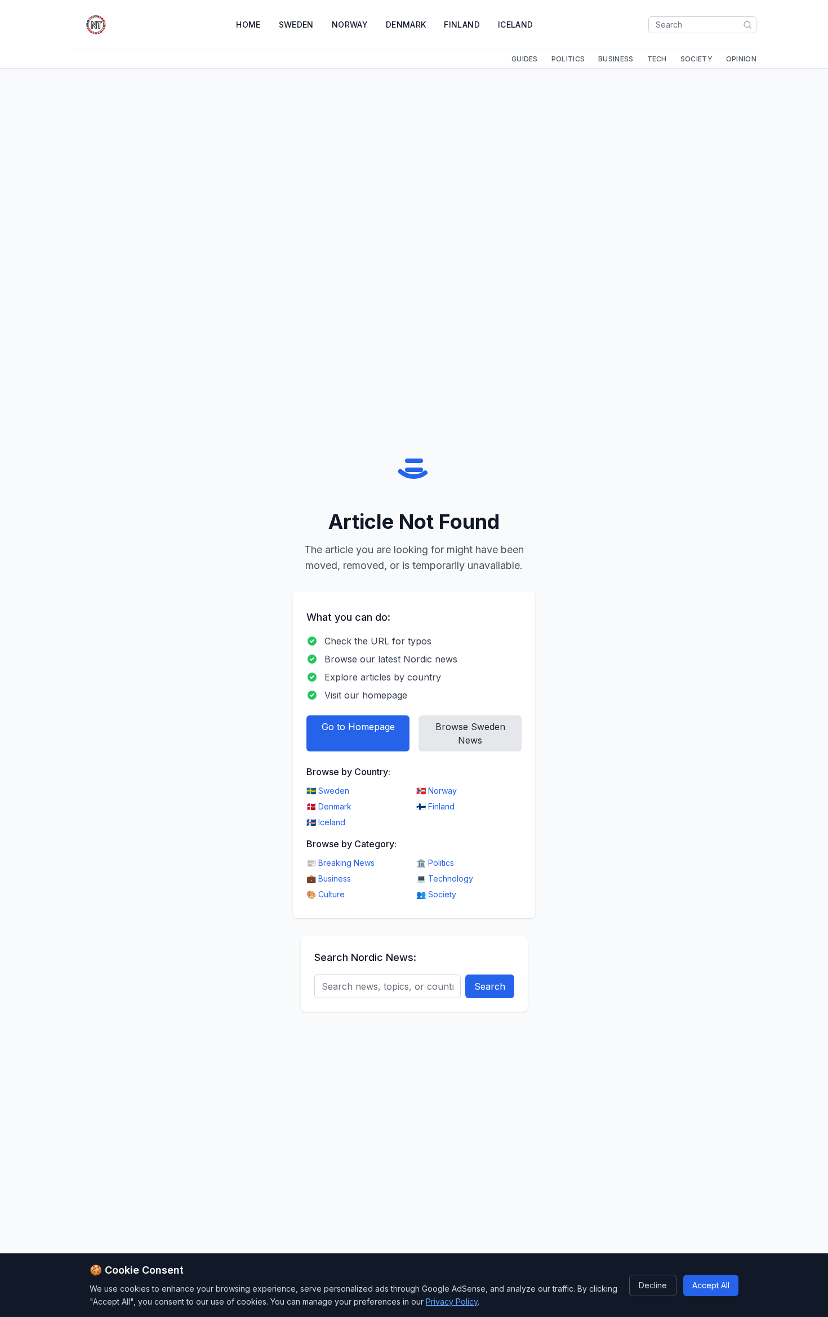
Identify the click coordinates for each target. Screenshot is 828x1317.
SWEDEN (296, 24)
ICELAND (515, 24)
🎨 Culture (325, 894)
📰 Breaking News (340, 862)
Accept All (710, 1284)
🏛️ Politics (435, 862)
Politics (568, 59)
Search (489, 986)
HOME (248, 24)
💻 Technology (444, 878)
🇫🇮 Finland (435, 806)
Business (615, 59)
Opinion (741, 59)
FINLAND (461, 24)
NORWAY (350, 24)
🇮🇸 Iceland (325, 822)
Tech (657, 59)
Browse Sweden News (470, 733)
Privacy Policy (452, 1301)
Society (696, 59)
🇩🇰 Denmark (328, 806)
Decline (653, 1284)
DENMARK (406, 24)
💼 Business (328, 878)
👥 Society (436, 894)
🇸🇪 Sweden (327, 790)
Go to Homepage (358, 726)
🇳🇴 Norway (436, 790)
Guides (524, 59)
